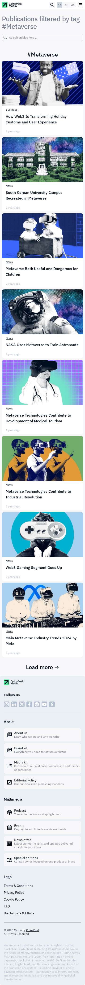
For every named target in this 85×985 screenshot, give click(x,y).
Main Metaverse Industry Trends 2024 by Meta (41, 641)
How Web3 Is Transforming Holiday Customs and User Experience (36, 119)
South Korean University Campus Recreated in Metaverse (34, 195)
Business (11, 109)
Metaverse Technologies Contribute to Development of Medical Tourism (38, 418)
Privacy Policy (14, 892)
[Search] (5, 37)
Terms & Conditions (18, 886)
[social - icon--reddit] (37, 704)
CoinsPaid (32, 930)
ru (66, 5)
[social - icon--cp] (52, 704)
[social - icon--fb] (29, 704)
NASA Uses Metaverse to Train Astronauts (42, 344)
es (72, 5)
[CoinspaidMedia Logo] (12, 4)
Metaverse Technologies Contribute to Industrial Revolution (38, 494)
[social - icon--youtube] (44, 704)
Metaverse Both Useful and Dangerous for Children (42, 271)
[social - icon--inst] (6, 704)
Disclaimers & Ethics (19, 913)
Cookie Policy (14, 899)
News (9, 185)
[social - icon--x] (22, 704)
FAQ (7, 906)
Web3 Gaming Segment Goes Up (34, 567)
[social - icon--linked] (14, 704)
